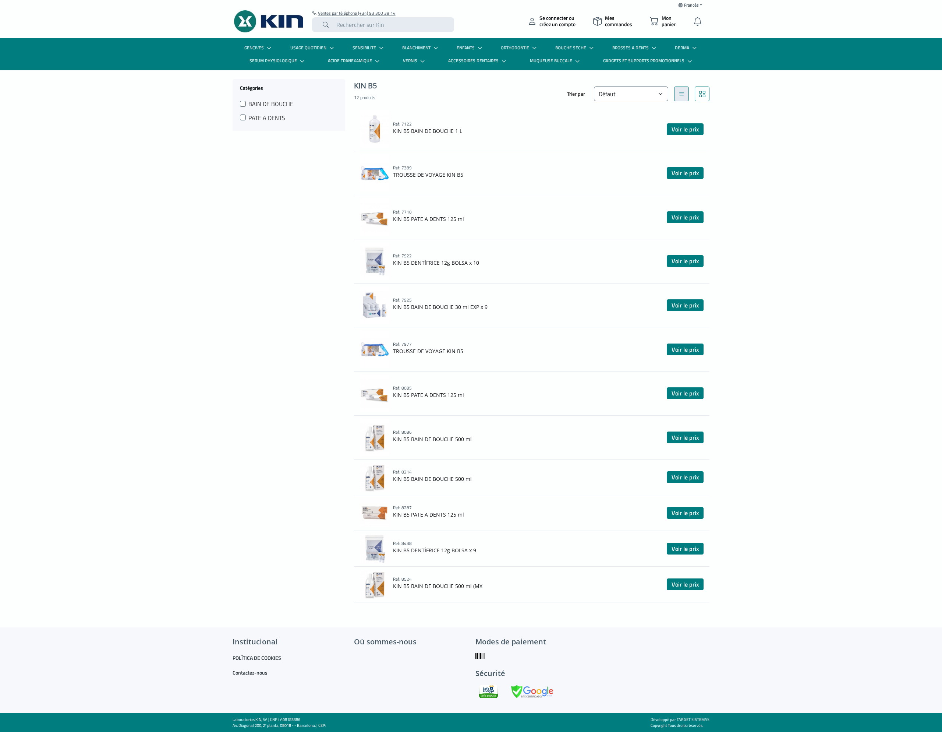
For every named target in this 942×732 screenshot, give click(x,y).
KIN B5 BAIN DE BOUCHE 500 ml (432, 439)
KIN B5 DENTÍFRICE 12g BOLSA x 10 (436, 262)
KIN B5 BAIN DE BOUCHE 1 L (427, 130)
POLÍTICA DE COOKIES (257, 658)
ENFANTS (466, 47)
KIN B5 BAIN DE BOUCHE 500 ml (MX (437, 586)
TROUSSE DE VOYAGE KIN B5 (428, 174)
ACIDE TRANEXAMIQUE (350, 60)
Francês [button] (691, 5)
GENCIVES (254, 47)
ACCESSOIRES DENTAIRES (473, 60)
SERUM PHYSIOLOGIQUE (273, 60)
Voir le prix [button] (685, 129)
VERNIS (410, 60)
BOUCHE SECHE (570, 47)
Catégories (251, 87)
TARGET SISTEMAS (693, 719)
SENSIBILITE (364, 47)
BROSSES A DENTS (630, 47)
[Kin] (268, 21)
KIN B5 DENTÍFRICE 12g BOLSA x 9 (434, 550)
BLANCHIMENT (416, 47)
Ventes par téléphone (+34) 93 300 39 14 (357, 13)
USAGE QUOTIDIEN (308, 47)
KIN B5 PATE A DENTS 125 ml (428, 218)
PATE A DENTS (266, 117)
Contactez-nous (250, 672)
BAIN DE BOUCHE (270, 103)
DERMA (682, 47)
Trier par (576, 94)
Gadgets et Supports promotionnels (643, 60)
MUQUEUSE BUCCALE (551, 60)
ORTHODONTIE (515, 47)
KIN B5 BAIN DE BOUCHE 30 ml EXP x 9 (440, 306)
